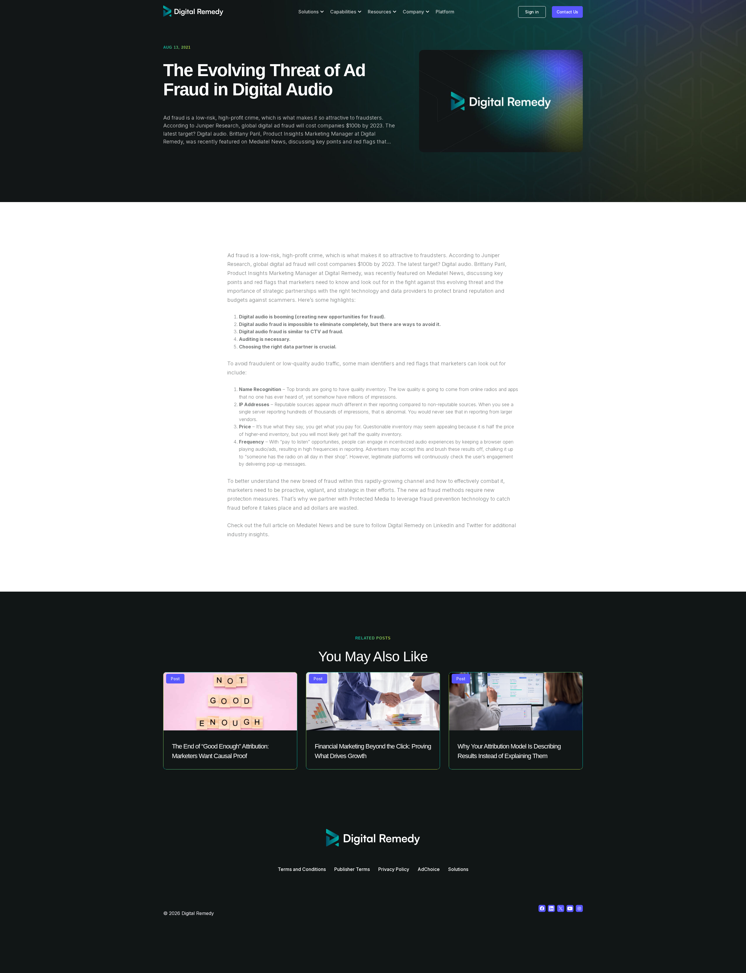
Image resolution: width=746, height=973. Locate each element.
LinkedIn (443, 525)
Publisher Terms (352, 869)
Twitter (474, 525)
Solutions (458, 869)
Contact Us (567, 11)
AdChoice (429, 869)
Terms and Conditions (302, 869)
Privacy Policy (393, 869)
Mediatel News (445, 273)
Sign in (532, 11)
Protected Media (369, 499)
